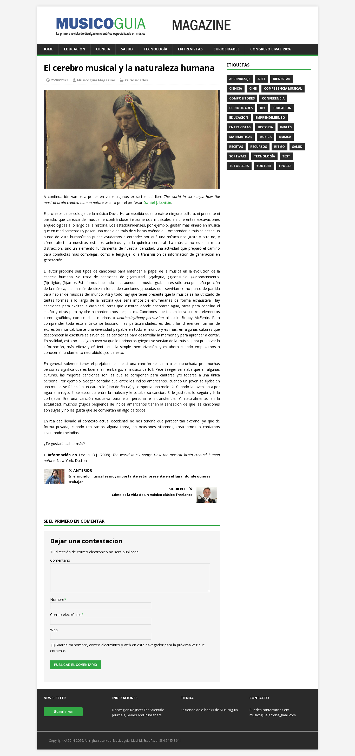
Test (286, 156)
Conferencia (273, 98)
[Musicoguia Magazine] (136, 40)
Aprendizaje (239, 79)
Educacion (282, 108)
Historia (265, 127)
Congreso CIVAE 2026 (270, 49)
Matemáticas (240, 137)
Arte (262, 79)
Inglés (286, 127)
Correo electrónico (66, 614)
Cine (253, 88)
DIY (262, 108)
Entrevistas (190, 49)
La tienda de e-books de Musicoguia (209, 709)
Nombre (57, 599)
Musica (265, 137)
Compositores (242, 98)
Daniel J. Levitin (157, 202)
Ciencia (103, 49)
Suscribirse (63, 712)
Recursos (258, 146)
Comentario (60, 560)
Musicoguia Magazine (96, 80)
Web (54, 629)
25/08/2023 (59, 80)
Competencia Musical (283, 88)
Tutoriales (239, 166)
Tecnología (155, 49)
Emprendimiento (270, 117)
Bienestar (281, 79)
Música (285, 137)
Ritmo (279, 146)
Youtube (264, 166)
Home (47, 49)
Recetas (236, 146)
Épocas (285, 166)
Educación (74, 49)
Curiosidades (226, 49)
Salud (127, 49)
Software (238, 156)
